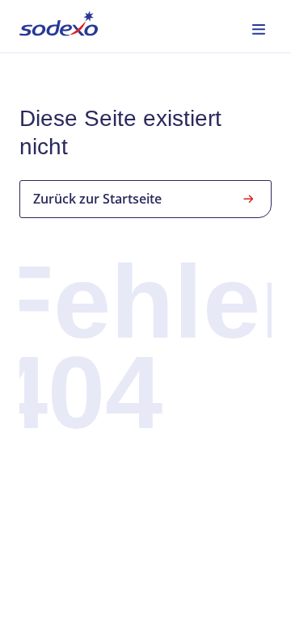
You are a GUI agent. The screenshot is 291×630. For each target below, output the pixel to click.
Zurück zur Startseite (97, 199)
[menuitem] (58, 26)
